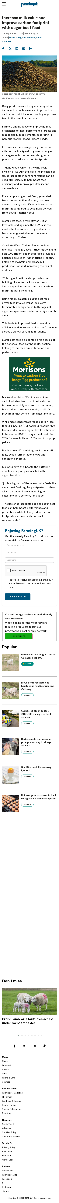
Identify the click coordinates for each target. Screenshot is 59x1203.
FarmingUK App (10, 1175)
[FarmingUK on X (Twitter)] (24, 1046)
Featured (6, 1066)
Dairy (18, 38)
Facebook (7, 1179)
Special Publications (12, 1109)
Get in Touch (8, 1124)
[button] (18, 1035)
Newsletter (7, 1171)
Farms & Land (8, 1078)
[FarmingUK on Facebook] (14, 1046)
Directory (6, 1113)
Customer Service (11, 1137)
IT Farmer (7, 1097)
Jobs (4, 1074)
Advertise (6, 1128)
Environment (28, 38)
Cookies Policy (9, 1133)
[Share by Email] (25, 48)
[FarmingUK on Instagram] (34, 1046)
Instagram (7, 1187)
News (12, 38)
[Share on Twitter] (12, 48)
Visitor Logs (7, 1160)
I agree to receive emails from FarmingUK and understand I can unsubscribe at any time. (31, 584)
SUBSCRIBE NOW (17, 597)
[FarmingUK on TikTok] (44, 1046)
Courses (6, 1082)
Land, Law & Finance (12, 1101)
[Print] (32, 48)
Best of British (9, 1105)
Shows (5, 1070)
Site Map (6, 1156)
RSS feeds (7, 1152)
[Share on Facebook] (5, 48)
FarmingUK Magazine (12, 1093)
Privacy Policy (8, 1148)
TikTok (5, 1191)
